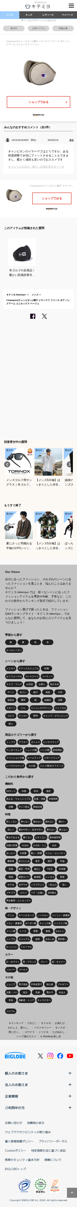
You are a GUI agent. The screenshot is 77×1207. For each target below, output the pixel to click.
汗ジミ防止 (24, 807)
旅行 (35, 692)
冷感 (24, 791)
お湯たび (60, 1023)
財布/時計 (57, 750)
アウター (23, 742)
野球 (35, 716)
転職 (46, 668)
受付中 (13, 28)
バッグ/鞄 (45, 750)
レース (23, 931)
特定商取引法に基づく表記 (48, 1150)
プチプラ (10, 892)
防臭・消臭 (39, 799)
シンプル (10, 939)
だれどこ (32, 1023)
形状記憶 (37, 807)
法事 (60, 700)
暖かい (62, 821)
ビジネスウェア (51, 742)
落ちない (51, 829)
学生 (11, 1000)
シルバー (10, 969)
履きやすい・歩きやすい (30, 829)
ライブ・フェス (14, 684)
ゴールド (23, 969)
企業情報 (11, 1096)
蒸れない (37, 821)
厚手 (37, 861)
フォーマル (26, 947)
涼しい (10, 829)
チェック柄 (45, 923)
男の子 (49, 992)
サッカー (23, 716)
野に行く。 (15, 1032)
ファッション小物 (15, 758)
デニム (10, 915)
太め (54, 845)
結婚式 (47, 700)
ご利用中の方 (15, 1107)
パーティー (47, 676)
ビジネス (10, 668)
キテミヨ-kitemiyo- (16, 294)
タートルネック (26, 915)
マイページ (67, 15)
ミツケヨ (43, 1032)
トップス (10, 742)
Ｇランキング (16, 1023)
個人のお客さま (16, 1073)
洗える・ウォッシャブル (18, 799)
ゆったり (10, 853)
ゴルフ (10, 716)
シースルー (43, 915)
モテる (10, 884)
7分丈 (50, 869)
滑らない (25, 821)
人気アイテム (38, 28)
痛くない (27, 837)
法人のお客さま (16, 1084)
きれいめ (49, 939)
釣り (11, 724)
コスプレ (10, 1011)
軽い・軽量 (36, 853)
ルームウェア (34, 758)
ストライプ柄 (60, 923)
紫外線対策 (55, 837)
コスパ (23, 892)
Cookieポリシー (15, 1150)
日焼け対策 (11, 845)
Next (70, 464)
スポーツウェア (52, 758)
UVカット (11, 791)
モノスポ (60, 1027)
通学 (23, 700)
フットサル (60, 708)
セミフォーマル (14, 676)
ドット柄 (10, 931)
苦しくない (11, 821)
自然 (37, 939)
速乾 (48, 791)
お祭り (42, 684)
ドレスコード (32, 676)
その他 (32, 766)
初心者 (49, 984)
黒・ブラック (29, 962)
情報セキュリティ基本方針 (22, 1160)
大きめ (25, 845)
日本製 (62, 869)
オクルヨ (46, 1023)
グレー (44, 962)
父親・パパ (11, 992)
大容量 (23, 853)
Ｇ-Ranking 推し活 (50, 1036)
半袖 (62, 861)
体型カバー (24, 877)
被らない (63, 829)
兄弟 (37, 992)
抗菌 (11, 807)
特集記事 (63, 28)
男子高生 (23, 984)
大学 (60, 692)
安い (64, 884)
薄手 (50, 861)
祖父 (25, 992)
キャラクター (44, 1000)
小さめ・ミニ (39, 845)
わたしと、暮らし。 (19, 1027)
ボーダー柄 (30, 923)
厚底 (62, 877)
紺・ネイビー (58, 962)
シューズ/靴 (31, 750)
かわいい (60, 931)
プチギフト (63, 984)
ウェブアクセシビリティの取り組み (28, 1132)
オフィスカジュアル (28, 668)
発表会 (10, 700)
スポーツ (10, 708)
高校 (48, 692)
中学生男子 (36, 984)
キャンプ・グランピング (55, 716)
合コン (23, 692)
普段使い (62, 939)
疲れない (49, 821)
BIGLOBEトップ (15, 1169)
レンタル (49, 877)
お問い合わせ (13, 1123)
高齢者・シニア (26, 1000)
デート (10, 692)
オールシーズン (14, 650)
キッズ (28, 15)
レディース (48, 15)
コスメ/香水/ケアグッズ (51, 766)
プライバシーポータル (53, 1141)
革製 (35, 931)
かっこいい (11, 947)
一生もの (52, 884)
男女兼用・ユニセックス (18, 900)
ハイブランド (37, 884)
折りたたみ (24, 861)
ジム (23, 708)
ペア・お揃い (37, 892)
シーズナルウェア (15, 766)
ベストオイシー (42, 1027)
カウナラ (30, 1032)
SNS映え (52, 892)
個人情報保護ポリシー (19, 1141)
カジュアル (24, 939)
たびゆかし (58, 1032)
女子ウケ (23, 884)
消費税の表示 (35, 1123)
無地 (48, 931)
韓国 (11, 877)
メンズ (9, 15)
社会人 (62, 992)
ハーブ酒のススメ (26, 1036)
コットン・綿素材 (61, 915)
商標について (53, 1160)
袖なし (37, 869)
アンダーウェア (14, 750)
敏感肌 (37, 877)
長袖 (11, 869)
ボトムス (35, 742)
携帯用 (10, 861)
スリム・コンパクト (55, 853)
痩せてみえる (13, 837)
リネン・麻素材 (14, 923)
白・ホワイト (13, 962)
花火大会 (54, 684)
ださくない (40, 837)
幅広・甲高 (24, 869)
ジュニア (10, 984)
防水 (36, 791)
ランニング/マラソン (41, 708)
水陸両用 (53, 799)
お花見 (29, 684)
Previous (7, 464)
